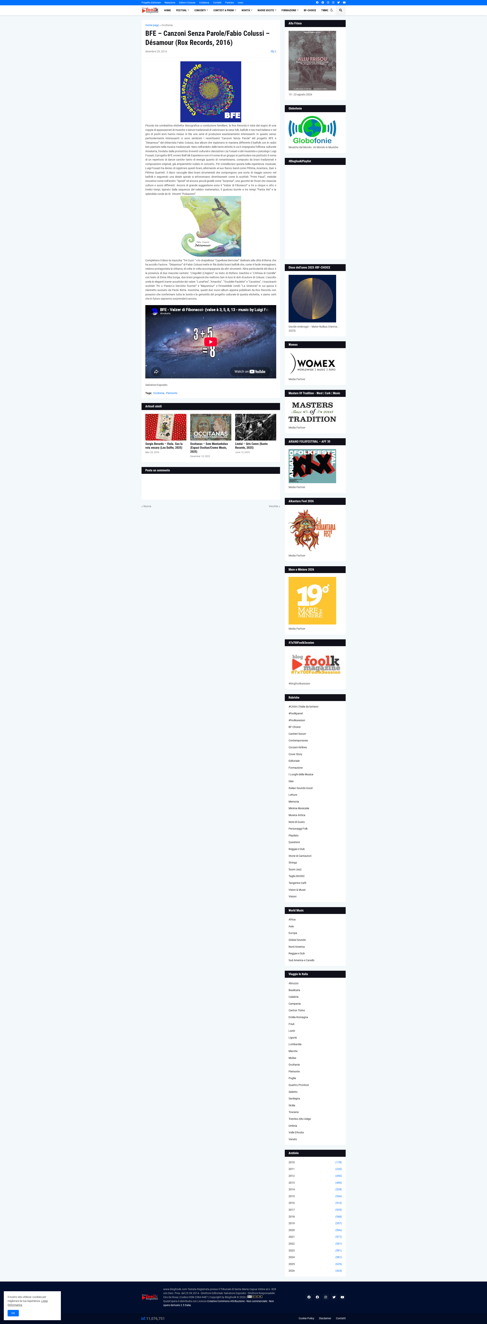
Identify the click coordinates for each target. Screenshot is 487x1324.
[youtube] (344, 2)
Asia (291, 926)
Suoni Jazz (295, 869)
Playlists (293, 835)
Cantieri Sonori (297, 733)
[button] (331, 10)
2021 (315, 1236)
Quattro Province (299, 1085)
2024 (315, 1257)
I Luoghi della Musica (301, 774)
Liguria (293, 1037)
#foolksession (297, 720)
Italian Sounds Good (301, 788)
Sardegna (294, 1098)
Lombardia (295, 1044)
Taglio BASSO (297, 876)
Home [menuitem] (167, 10)
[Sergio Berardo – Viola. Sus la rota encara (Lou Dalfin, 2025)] (165, 427)
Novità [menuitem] (246, 10)
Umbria (293, 1125)
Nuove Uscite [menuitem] (266, 10)
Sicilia (292, 1105)
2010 (315, 1162)
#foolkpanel (296, 713)
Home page (152, 25)
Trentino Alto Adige (300, 1118)
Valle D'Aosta (296, 1132)
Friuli (291, 1024)
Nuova (147, 506)
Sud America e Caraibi (301, 960)
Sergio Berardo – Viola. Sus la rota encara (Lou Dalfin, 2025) (164, 446)
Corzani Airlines (298, 747)
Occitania (167, 25)
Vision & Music (297, 889)
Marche (293, 1051)
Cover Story (295, 754)
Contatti (217, 2)
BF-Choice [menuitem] (310, 10)
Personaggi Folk (298, 828)
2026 (315, 1270)
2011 (315, 1168)
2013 (315, 1182)
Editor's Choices (187, 2)
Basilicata (294, 990)
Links (240, 2)
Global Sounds (297, 939)
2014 (315, 1189)
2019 (315, 1223)
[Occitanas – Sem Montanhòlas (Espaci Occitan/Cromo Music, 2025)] (210, 427)
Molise (292, 1057)
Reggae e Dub (297, 849)
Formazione (296, 767)
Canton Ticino (297, 1010)
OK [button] (13, 1313)
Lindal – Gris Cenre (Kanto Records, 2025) (251, 446)
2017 (315, 1209)
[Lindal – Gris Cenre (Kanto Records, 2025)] (255, 427)
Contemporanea (298, 740)
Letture (293, 794)
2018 (315, 1216)
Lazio (292, 1030)
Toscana (294, 1112)
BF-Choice (295, 726)
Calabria (293, 996)
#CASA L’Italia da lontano (303, 706)
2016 (315, 1202)
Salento (293, 1091)
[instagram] (328, 2)
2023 (315, 1250)
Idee (291, 781)
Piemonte (171, 393)
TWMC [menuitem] (324, 10)
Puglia (292, 1078)
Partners (229, 2)
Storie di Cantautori (300, 855)
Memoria (294, 801)
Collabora (204, 2)
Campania (295, 1003)
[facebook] (317, 2)
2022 (315, 1243)
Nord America (297, 946)
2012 (315, 1175)
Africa (292, 919)
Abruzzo (293, 983)
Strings (293, 862)
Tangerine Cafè (297, 882)
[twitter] (338, 2)
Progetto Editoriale (151, 2)
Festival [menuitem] (181, 10)
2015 (315, 1196)
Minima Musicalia (299, 808)
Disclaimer (325, 1318)
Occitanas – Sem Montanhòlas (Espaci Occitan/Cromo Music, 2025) (209, 448)
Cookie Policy (306, 1318)
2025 (315, 1264)
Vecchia (273, 506)
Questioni (294, 842)
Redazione (170, 2)
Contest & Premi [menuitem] (223, 10)
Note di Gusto (297, 822)
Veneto (293, 1139)
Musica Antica (297, 815)
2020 (315, 1230)
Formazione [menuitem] (289, 10)
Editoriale (294, 760)
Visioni (292, 896)
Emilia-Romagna (298, 1017)
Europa (293, 933)
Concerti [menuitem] (200, 10)
